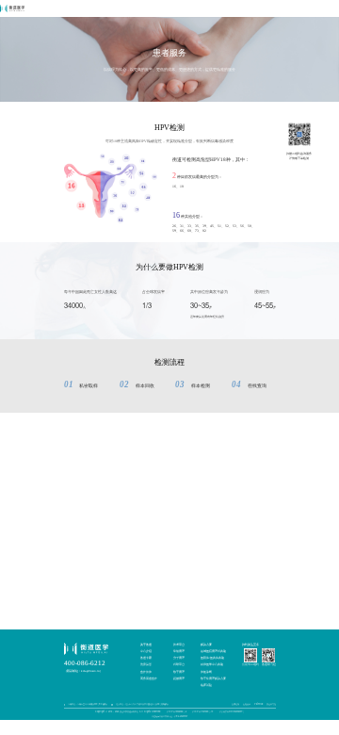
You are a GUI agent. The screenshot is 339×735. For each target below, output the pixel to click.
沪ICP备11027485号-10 (202, 711)
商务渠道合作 (148, 678)
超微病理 (179, 678)
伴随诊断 (206, 672)
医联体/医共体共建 (212, 658)
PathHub (258, 704)
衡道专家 (146, 658)
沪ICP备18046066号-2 (176, 711)
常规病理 (179, 651)
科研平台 (179, 664)
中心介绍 (146, 651)
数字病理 (179, 672)
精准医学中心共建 (212, 664)
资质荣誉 (146, 664)
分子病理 (179, 658)
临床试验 (206, 685)
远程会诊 (246, 704)
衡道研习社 (271, 704)
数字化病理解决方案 (213, 678)
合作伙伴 (146, 672)
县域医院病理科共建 (213, 651)
